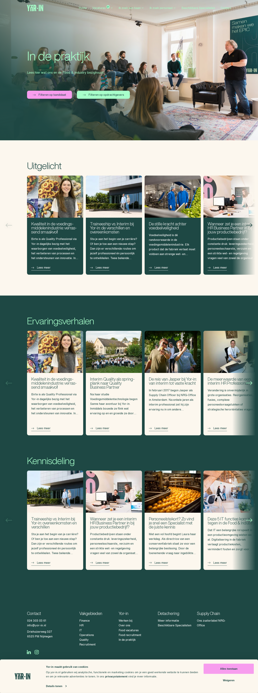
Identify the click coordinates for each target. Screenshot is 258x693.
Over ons (124, 625)
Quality (84, 639)
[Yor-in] (35, 8)
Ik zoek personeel (161, 7)
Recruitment (87, 644)
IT (80, 630)
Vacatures (100, 7)
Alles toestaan (228, 668)
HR (81, 625)
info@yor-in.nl (36, 625)
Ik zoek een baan (130, 7)
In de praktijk (127, 639)
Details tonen (54, 686)
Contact (226, 7)
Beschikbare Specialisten (198, 7)
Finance (84, 620)
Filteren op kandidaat (52, 94)
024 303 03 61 (36, 620)
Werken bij (125, 620)
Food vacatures (129, 630)
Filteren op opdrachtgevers (106, 94)
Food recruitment (130, 635)
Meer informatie (168, 620)
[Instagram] (37, 652)
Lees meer (44, 267)
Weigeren (228, 680)
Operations (86, 635)
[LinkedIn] (29, 652)
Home (83, 7)
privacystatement (116, 676)
